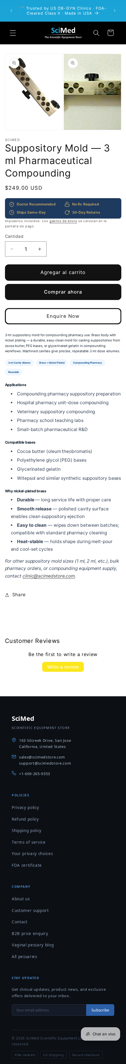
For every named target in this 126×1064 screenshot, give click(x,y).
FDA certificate (27, 865)
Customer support (30, 910)
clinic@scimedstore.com (49, 576)
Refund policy (25, 819)
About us (21, 898)
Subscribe (100, 1010)
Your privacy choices (32, 853)
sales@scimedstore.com (42, 757)
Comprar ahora (63, 292)
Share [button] (19, 594)
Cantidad (14, 236)
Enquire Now (63, 316)
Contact (20, 922)
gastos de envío (63, 221)
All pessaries (24, 956)
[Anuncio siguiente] (114, 10)
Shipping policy (27, 830)
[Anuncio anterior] (11, 10)
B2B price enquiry (30, 933)
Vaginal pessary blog (33, 945)
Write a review (63, 667)
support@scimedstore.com (45, 763)
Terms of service (29, 842)
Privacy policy (25, 807)
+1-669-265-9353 (34, 773)
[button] (13, 33)
